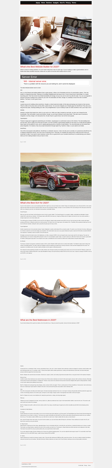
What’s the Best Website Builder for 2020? (39, 67)
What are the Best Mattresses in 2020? (38, 320)
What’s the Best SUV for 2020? (34, 203)
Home (38, 3)
